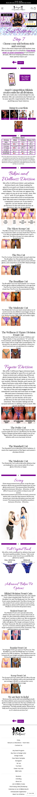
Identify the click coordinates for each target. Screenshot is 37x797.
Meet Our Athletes (18, 794)
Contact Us (18, 745)
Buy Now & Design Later (18, 753)
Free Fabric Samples (18, 758)
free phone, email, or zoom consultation (19, 51)
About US (19, 781)
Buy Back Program (18, 750)
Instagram (18, 761)
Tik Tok (18, 763)
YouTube (18, 766)
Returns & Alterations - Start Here (18, 743)
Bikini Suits (18, 771)
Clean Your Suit (18, 768)
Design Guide (18, 756)
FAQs (18, 740)
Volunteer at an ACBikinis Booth (18, 789)
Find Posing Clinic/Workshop (18, 786)
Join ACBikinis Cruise (18, 784)
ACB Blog (18, 779)
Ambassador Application (18, 792)
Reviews (18, 776)
